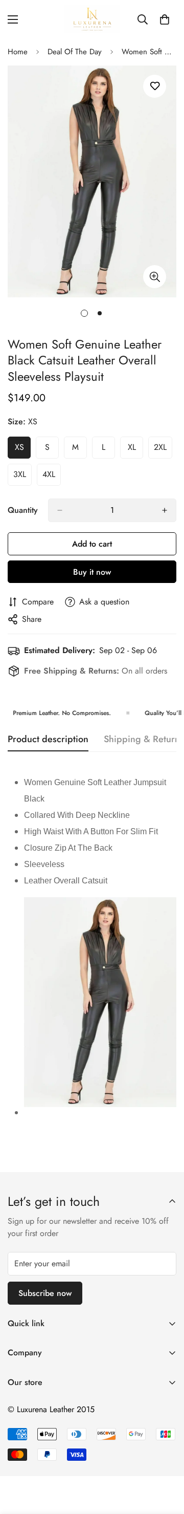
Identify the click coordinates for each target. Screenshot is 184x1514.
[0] (164, 19)
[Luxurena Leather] (92, 19)
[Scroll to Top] (165, 1460)
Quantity (23, 510)
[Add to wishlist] (154, 86)
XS (23, 450)
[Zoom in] (154, 276)
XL (135, 450)
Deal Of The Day (75, 51)
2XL (163, 450)
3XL (22, 477)
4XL (51, 477)
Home (18, 51)
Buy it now (92, 572)
